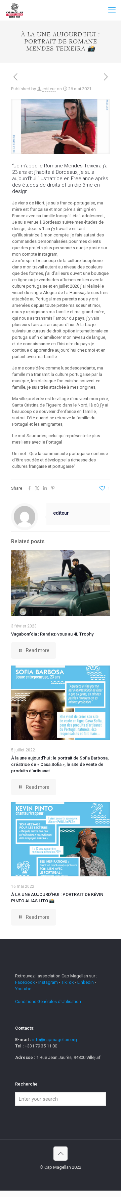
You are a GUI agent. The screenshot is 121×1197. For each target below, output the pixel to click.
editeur (49, 88)
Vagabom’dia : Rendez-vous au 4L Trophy (52, 634)
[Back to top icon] (60, 1153)
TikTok (67, 982)
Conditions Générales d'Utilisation (48, 1001)
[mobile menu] (112, 10)
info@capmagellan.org (54, 1039)
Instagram (48, 982)
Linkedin (85, 982)
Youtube (23, 988)
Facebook (25, 982)
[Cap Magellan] (14, 10)
